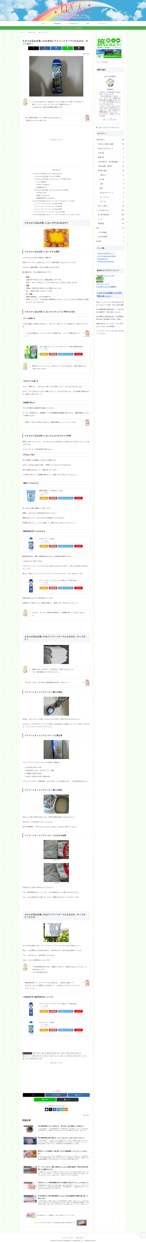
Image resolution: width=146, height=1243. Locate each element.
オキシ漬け (39, 1058)
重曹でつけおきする (43, 195)
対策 (69, 1053)
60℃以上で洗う (42, 192)
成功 (55, 1053)
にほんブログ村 (108, 276)
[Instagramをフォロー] (58, 1109)
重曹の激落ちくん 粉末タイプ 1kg (50, 490)
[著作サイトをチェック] (46, 1109)
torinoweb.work (103, 259)
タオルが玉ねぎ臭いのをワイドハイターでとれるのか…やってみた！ (55, 201)
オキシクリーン (27, 1056)
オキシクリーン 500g (46, 539)
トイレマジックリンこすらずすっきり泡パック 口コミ (110, 332)
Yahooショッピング (66, 354)
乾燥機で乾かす (42, 187)
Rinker (46, 348)
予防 (35, 1053)
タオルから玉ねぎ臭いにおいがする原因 (48, 176)
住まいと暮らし (27, 1053)
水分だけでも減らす (43, 184)
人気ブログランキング (103, 284)
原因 (33, 1058)
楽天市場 (53, 354)
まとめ (79, 1053)
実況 (74, 1053)
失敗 (35, 1056)
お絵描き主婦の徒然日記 (106, 261)
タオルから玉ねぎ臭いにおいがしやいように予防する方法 (53, 179)
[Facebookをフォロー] (54, 1109)
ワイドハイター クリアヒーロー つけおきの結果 (50, 212)
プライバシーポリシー (69, 1237)
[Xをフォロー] (50, 1109)
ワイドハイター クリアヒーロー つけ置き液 (49, 206)
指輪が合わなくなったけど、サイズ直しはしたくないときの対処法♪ (110, 325)
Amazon (43, 354)
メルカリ (78, 354)
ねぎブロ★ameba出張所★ (107, 256)
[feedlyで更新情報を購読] (62, 1109)
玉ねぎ (71, 1056)
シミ (60, 1053)
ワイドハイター (82, 1056)
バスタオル (26, 1058)
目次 (53, 170)
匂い (64, 1053)
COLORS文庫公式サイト (106, 253)
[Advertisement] (56, 153)
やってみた (64, 1056)
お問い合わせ (79, 1237)
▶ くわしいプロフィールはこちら (107, 127)
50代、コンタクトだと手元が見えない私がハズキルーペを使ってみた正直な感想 (110, 303)
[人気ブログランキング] (99, 281)
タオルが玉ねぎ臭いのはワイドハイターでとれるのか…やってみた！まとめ (57, 214)
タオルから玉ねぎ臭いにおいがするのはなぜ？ (48, 173)
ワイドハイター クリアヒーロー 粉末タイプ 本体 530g (57, 580)
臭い (40, 1053)
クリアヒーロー (55, 1056)
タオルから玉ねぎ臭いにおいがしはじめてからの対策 (52, 190)
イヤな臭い (41, 1056)
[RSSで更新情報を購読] (66, 1109)
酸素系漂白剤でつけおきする (46, 198)
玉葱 (45, 1053)
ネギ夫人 (110, 89)
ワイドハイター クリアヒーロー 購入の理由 (49, 203)
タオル (48, 1056)
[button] (79, 48)
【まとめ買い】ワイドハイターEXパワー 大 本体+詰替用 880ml (61, 346)
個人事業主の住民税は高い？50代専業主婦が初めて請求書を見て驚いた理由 (110, 318)
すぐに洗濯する (42, 182)
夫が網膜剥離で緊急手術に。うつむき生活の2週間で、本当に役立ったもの (110, 311)
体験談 (49, 1053)
